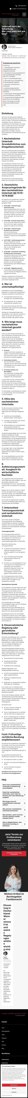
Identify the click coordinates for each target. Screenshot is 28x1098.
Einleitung (6, 65)
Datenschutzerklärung (7, 1095)
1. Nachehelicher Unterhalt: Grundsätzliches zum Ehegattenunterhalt (11, 69)
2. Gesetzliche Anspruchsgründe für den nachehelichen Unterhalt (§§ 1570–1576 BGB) (14, 74)
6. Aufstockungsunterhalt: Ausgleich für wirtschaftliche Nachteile (12, 89)
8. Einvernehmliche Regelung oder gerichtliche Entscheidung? (13, 98)
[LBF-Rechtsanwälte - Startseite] (11, 14)
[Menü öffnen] (24, 14)
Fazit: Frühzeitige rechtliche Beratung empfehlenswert (11, 102)
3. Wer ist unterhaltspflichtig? (12, 78)
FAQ (4, 105)
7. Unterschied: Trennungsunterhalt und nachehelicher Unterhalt (14, 94)
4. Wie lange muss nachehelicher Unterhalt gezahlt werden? (13, 81)
